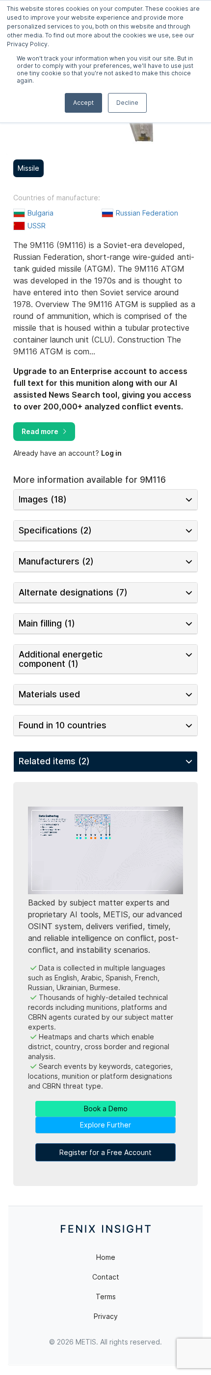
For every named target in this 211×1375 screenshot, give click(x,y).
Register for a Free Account (105, 1152)
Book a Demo (106, 1108)
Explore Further (105, 1125)
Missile (28, 168)
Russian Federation (147, 213)
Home (105, 1257)
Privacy (106, 1316)
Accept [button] (83, 102)
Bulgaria (40, 213)
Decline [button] (127, 102)
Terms (106, 1296)
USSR (36, 225)
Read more (40, 431)
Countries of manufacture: (56, 197)
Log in (111, 453)
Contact (105, 1277)
